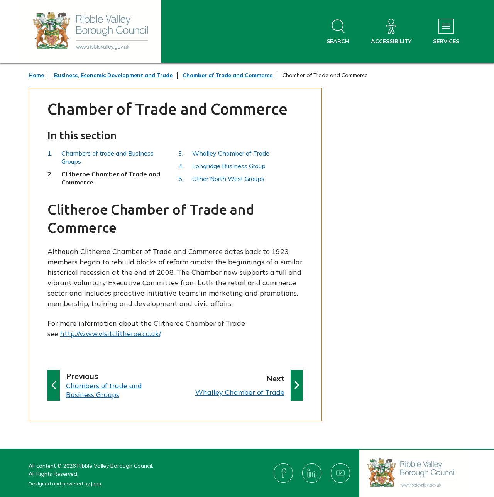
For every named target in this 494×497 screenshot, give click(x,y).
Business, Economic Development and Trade (113, 75)
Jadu (96, 484)
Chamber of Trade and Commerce (227, 75)
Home (36, 75)
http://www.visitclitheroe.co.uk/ (110, 333)
